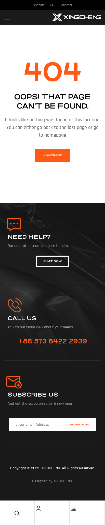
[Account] (38, 508)
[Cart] (73, 508)
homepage (52, 155)
